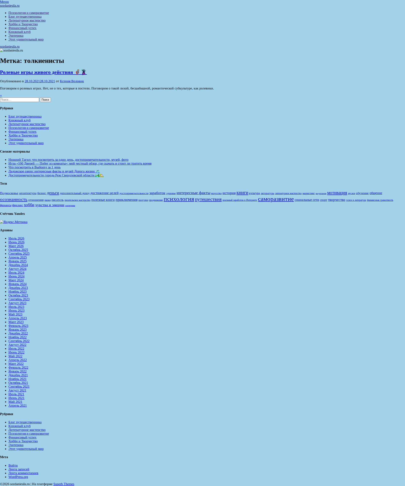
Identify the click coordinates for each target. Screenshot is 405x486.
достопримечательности (133, 193)
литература (267, 193)
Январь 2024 (17, 284)
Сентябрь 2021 (19, 386)
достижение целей (104, 193)
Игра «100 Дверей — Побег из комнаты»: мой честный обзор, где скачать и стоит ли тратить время (79, 163)
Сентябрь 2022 (19, 341)
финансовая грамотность (380, 200)
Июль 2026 (16, 238)
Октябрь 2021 (18, 382)
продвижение (156, 200)
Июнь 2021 (16, 398)
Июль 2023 (16, 307)
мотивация (337, 192)
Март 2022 (16, 364)
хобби (29, 204)
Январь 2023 (17, 329)
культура (254, 193)
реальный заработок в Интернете (240, 200)
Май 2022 (15, 356)
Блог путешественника (25, 16)
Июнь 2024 (16, 276)
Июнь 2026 (16, 242)
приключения (127, 200)
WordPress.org (18, 477)
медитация (321, 193)
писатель (57, 200)
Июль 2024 (16, 272)
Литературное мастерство (27, 20)
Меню (4, 2)
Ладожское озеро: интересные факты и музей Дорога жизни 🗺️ (54, 171)
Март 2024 (16, 280)
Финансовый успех (22, 28)
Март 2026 (16, 246)
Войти (13, 465)
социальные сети (307, 200)
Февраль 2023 (18, 326)
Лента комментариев (23, 473)
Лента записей (18, 469)
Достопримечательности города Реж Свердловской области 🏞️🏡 (56, 175)
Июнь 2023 (16, 310)
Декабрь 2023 (18, 288)
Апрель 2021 (17, 405)
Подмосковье (9, 193)
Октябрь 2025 (18, 250)
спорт (323, 200)
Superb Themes (63, 484)
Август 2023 (17, 303)
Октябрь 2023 (18, 295)
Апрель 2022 (17, 360)
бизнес (41, 193)
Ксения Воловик (72, 81)
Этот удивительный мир (26, 39)
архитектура (27, 193)
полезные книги (103, 200)
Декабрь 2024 (18, 265)
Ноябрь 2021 (17, 379)
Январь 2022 (17, 371)
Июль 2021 (16, 394)
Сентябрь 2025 (19, 253)
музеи (351, 193)
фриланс (17, 205)
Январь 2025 (17, 261)
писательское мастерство (77, 200)
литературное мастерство (288, 193)
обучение (362, 193)
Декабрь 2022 (18, 333)
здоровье (171, 193)
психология (179, 198)
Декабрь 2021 (18, 375)
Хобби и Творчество (23, 24)
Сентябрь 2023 (19, 299)
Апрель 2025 (17, 257)
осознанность (13, 199)
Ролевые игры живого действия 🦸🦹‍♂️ (43, 72)
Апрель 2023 (17, 318)
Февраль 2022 (18, 367)
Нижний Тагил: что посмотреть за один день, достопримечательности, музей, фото (68, 159)
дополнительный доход (74, 193)
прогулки (143, 200)
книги (242, 192)
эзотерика (70, 205)
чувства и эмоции (49, 205)
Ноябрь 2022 (17, 337)
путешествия (208, 199)
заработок (157, 193)
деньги (53, 192)
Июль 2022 (16, 348)
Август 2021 (17, 390)
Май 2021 (15, 401)
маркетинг (308, 193)
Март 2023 (16, 322)
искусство (216, 193)
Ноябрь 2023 (17, 291)
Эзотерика (15, 35)
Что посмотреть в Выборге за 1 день (34, 167)
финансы (5, 205)
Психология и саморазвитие (28, 13)
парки (48, 200)
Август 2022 (17, 345)
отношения (36, 200)
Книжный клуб (19, 32)
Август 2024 (17, 269)
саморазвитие (276, 198)
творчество (336, 200)
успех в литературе (356, 200)
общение (376, 193)
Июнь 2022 (16, 352)
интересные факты (193, 192)
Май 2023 (15, 314)
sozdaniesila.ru (10, 5)
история (229, 193)
